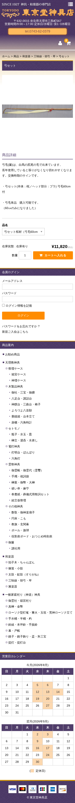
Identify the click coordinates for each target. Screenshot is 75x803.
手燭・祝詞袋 (20, 476)
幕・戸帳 (14, 630)
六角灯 (15, 458)
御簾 (11, 542)
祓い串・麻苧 (20, 488)
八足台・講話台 (21, 398)
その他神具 (15, 506)
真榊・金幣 (15, 606)
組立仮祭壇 (18, 500)
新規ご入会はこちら (15, 331)
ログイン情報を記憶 (18, 305)
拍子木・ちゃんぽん (21, 562)
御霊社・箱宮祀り (20, 600)
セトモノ (14, 428)
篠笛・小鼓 (15, 568)
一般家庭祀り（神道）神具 (22, 594)
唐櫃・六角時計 (21, 422)
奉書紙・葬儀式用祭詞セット (30, 494)
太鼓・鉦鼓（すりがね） (24, 574)
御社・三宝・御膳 (23, 392)
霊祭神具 (14, 464)
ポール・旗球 (20, 530)
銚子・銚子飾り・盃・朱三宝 (27, 636)
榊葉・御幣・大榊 (23, 482)
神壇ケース (18, 380)
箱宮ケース (18, 374)
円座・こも (18, 518)
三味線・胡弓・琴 (20, 580)
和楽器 (9, 556)
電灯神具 (14, 446)
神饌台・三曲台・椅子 (26, 404)
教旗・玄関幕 (20, 524)
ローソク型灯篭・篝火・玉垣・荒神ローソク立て (40, 612)
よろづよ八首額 (21, 410)
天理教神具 (12, 362)
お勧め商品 (12, 354)
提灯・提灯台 (17, 642)
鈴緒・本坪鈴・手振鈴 (23, 624)
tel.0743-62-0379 (37, 31)
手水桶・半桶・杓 (20, 618)
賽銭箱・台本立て (23, 416)
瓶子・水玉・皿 (21, 434)
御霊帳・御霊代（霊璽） (27, 470)
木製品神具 (15, 386)
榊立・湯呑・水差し (24, 440)
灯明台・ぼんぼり (23, 452)
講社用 (15, 548)
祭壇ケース (15, 368)
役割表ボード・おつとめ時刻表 (31, 536)
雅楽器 (12, 586)
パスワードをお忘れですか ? (21, 326)
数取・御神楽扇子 (23, 512)
